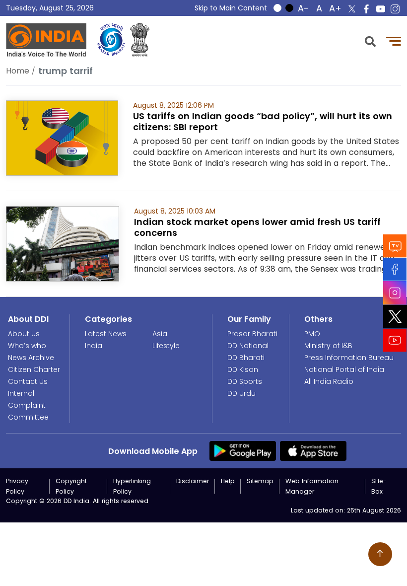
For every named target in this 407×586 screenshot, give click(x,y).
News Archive (31, 358)
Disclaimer (192, 481)
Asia (159, 334)
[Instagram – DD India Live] (395, 9)
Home (17, 70)
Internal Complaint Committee (28, 405)
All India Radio (328, 381)
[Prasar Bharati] (111, 40)
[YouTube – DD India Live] (381, 9)
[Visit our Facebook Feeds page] (395, 269)
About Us (24, 334)
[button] (370, 40)
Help (228, 481)
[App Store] (313, 450)
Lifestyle (166, 346)
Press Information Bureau (349, 358)
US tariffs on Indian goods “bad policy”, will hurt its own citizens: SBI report (262, 121)
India (93, 346)
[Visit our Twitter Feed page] (395, 317)
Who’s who (27, 346)
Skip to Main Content (231, 8)
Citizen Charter (34, 369)
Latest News (106, 334)
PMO (312, 334)
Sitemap (260, 481)
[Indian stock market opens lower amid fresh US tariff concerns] (62, 243)
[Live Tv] (395, 246)
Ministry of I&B (328, 346)
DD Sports (244, 381)
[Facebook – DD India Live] (366, 9)
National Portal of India (344, 369)
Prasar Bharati (252, 334)
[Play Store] (242, 450)
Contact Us (28, 381)
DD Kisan (242, 369)
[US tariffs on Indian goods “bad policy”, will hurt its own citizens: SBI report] (62, 137)
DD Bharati (246, 358)
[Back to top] (380, 554)
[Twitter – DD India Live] (352, 9)
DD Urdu (241, 393)
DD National (248, 346)
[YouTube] (395, 340)
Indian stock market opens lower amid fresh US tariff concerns (257, 227)
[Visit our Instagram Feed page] (395, 293)
